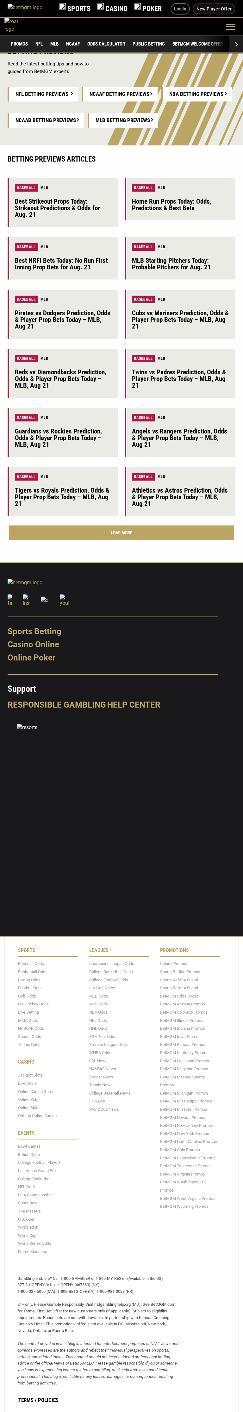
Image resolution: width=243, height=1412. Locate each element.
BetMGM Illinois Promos (181, 1020)
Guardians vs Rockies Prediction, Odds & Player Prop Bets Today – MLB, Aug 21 (58, 437)
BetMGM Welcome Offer (197, 44)
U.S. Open (26, 1219)
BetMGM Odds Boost (179, 996)
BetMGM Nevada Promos (182, 1117)
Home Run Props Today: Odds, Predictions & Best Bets (171, 205)
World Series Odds (34, 1243)
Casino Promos (173, 963)
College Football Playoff (39, 1162)
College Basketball (34, 1178)
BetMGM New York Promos (184, 1133)
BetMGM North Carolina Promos (188, 1141)
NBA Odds (98, 1012)
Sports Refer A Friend (179, 979)
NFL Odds (98, 1020)
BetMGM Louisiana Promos (184, 1060)
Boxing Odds (29, 979)
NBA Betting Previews (196, 94)
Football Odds (30, 987)
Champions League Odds (111, 963)
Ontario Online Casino (37, 1115)
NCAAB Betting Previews (46, 120)
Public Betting (149, 44)
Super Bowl (28, 1202)
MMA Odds (28, 1020)
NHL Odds (98, 1028)
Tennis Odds (29, 1044)
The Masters (29, 1211)
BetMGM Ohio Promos (180, 1149)
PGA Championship (35, 1195)
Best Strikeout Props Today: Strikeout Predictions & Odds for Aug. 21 (57, 208)
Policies (48, 1400)
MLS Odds (98, 1004)
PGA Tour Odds (102, 1036)
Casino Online (33, 644)
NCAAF (73, 44)
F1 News (97, 1101)
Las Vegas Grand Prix (37, 1170)
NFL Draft (26, 1186)
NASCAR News (102, 1068)
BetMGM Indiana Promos (182, 1028)
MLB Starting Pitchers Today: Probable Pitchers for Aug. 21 (171, 264)
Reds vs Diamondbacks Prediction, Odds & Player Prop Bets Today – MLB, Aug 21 (60, 378)
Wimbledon (28, 1227)
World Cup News (104, 1109)
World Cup (27, 1235)
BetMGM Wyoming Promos (184, 1206)
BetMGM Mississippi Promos (186, 1101)
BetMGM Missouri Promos (183, 1109)
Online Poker (31, 657)
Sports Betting (34, 631)
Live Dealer (28, 1083)
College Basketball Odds (111, 971)
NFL (39, 44)
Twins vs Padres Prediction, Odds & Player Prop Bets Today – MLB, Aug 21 (179, 378)
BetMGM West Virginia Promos (187, 1198)
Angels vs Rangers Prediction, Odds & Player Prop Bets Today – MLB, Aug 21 (179, 437)
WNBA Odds (100, 1052)
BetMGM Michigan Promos (184, 1093)
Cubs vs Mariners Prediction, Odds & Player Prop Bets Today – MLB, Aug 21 (180, 319)
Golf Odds (27, 996)
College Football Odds (108, 979)
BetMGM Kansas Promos (182, 1044)
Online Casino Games (37, 1091)
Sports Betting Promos (180, 971)
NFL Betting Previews (42, 94)
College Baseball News (109, 1093)
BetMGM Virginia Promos (182, 1174)
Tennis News (101, 1085)
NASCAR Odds (31, 1028)
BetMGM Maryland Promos (184, 1068)
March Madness (32, 1251)
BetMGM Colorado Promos (184, 1012)
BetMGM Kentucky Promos (184, 1052)
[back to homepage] (18, 26)
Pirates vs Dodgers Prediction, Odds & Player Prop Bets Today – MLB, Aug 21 (62, 319)
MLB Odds (98, 996)
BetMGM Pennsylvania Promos (187, 1157)
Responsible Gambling (57, 705)
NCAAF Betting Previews (119, 94)
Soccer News (101, 1076)
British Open (29, 1154)
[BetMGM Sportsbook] (30, 8)
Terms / (27, 1400)
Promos (19, 44)
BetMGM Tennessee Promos (186, 1165)
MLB (54, 44)
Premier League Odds (108, 1044)
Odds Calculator (106, 44)
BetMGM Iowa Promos (180, 1036)
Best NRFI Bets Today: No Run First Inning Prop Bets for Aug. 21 (61, 264)
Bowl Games (29, 1146)
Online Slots (29, 1107)
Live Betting (28, 1012)
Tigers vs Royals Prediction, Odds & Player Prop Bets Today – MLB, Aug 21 (62, 497)
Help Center (133, 705)
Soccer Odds (29, 1036)
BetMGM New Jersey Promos (186, 1125)
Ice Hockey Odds (33, 1004)
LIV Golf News (102, 987)
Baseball (26, 188)
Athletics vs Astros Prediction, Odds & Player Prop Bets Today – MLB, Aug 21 (180, 497)
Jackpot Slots (30, 1075)
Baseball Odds (31, 963)
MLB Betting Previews (123, 120)
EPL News (98, 1060)
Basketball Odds (32, 971)
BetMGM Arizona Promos (182, 1004)
